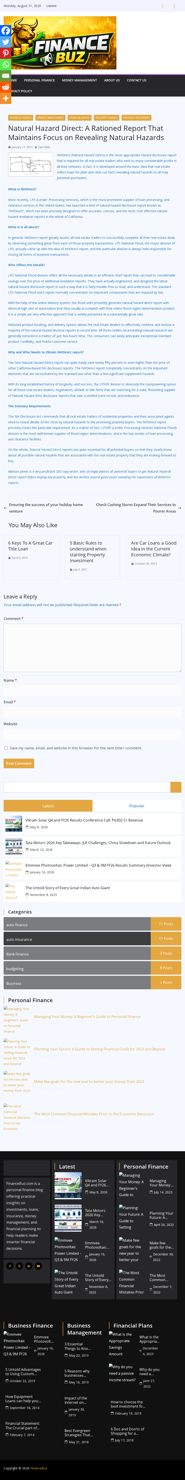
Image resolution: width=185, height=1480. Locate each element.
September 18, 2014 (24, 1408)
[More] (5, 98)
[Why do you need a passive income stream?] (122, 1377)
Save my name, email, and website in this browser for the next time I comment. (76, 748)
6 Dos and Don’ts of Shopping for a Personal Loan (127, 1431)
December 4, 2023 (150, 1351)
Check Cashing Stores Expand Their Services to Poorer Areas (136, 508)
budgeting (15, 968)
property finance (107, 117)
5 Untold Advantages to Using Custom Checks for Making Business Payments (23, 1371)
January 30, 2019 (77, 1412)
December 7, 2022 (51, 1121)
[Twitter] (5, 42)
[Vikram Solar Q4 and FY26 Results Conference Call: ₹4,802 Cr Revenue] (68, 1185)
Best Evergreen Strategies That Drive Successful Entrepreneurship (80, 1433)
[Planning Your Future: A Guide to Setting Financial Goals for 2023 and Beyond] (17, 1052)
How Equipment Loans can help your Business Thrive (22, 1399)
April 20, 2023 (48, 1056)
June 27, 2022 (149, 1383)
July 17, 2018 (124, 1440)
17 (166, 938)
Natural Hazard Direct (45, 449)
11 (166, 923)
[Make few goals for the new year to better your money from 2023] (17, 1084)
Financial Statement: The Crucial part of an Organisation (22, 1425)
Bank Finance (17, 954)
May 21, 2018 (79, 1442)
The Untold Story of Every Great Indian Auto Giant (67, 888)
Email (10, 702)
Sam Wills (44, 147)
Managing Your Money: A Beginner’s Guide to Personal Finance (87, 1017)
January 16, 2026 (42, 872)
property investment (136, 117)
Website (10, 723)
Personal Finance (39, 80)
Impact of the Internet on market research (76, 1400)
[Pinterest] (5, 53)
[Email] (5, 75)
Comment (13, 618)
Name (10, 680)
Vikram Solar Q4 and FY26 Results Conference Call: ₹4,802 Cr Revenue (84, 820)
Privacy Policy (19, 91)
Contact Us (136, 80)
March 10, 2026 (41, 849)
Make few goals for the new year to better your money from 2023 (89, 1082)
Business (13, 983)
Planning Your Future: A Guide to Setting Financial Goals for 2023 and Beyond (99, 1049)
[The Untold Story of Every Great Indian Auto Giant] (68, 1283)
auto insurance (19, 939)
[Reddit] (5, 87)
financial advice (79, 117)
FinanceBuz (38, 1468)
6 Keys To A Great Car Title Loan (30, 546)
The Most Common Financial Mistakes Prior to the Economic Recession (94, 1114)
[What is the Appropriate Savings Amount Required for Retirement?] (122, 1344)
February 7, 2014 (22, 1435)
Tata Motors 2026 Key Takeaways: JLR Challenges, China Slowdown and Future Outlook (98, 843)
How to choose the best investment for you (127, 1404)
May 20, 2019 (79, 1355)
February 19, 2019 (128, 1413)
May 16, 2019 (79, 1382)
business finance (20, 117)
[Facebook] (5, 30)
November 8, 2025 (43, 895)
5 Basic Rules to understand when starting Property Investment (88, 552)
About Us (112, 80)
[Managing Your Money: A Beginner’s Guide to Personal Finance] (17, 1019)
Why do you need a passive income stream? (149, 1371)
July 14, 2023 (47, 1024)
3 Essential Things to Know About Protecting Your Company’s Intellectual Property (78, 1346)
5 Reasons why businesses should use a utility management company (77, 1373)
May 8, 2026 (39, 827)
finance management (50, 117)
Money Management (79, 80)
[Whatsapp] (5, 64)
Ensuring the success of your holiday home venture (46, 508)
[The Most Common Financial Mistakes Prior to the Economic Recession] (17, 1116)
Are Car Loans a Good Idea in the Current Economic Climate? (153, 549)
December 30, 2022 (52, 1088)
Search (176, 787)
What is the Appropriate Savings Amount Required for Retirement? (149, 1339)
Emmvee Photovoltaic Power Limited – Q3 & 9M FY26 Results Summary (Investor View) (98, 865)
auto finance (17, 924)
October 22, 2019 (22, 1381)
